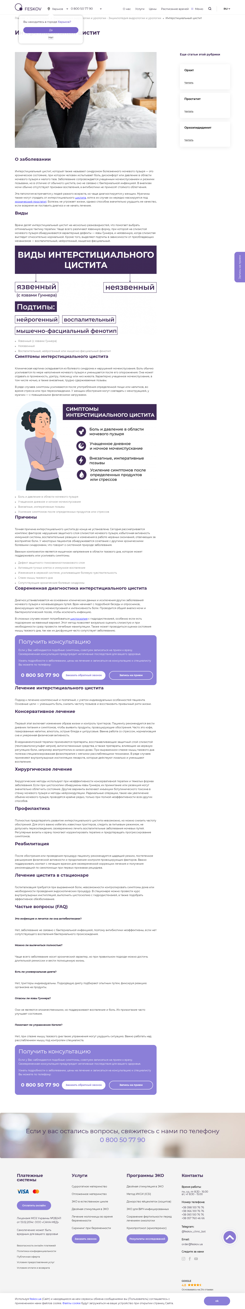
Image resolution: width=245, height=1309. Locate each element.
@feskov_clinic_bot (194, 1231)
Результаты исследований (147, 1238)
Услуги (139, 9)
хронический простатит (30, 201)
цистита (80, 197)
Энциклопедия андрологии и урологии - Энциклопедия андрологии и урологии (107, 18)
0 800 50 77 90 (82, 8)
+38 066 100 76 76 (193, 1211)
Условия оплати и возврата (33, 1267)
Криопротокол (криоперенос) (147, 1228)
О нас (127, 9)
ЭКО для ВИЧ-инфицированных (148, 1209)
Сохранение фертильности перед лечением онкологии (149, 1218)
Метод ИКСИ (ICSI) (139, 1194)
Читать (188, 82)
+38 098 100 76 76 (193, 1207)
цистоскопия (79, 618)
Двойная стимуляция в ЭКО (90, 1209)
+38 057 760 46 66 (193, 1218)
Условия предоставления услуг (36, 1262)
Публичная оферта (28, 1256)
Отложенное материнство (89, 1194)
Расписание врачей (175, 9)
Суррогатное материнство (89, 1186)
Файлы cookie (71, 1303)
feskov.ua (35, 1299)
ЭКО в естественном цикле (90, 1201)
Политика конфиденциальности (36, 1251)
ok (217, 1301)
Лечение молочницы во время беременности (92, 1218)
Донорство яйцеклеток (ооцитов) (149, 1201)
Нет (50, 37)
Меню (199, 9)
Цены (153, 9)
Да (51, 30)
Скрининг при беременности (91, 1228)
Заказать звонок (86, 1238)
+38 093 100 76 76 (193, 1214)
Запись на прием (131, 675)
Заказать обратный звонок (84, 675)
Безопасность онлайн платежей (36, 1245)
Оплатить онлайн (34, 1205)
